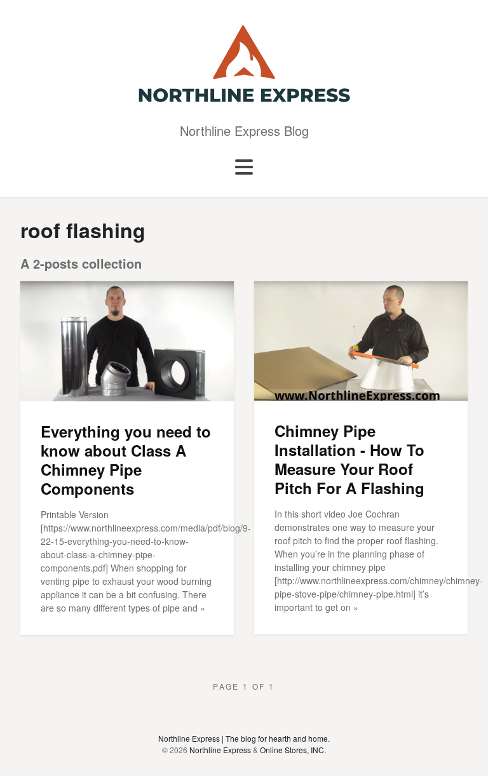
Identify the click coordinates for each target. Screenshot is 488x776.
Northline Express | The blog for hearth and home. (244, 738)
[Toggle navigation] (244, 168)
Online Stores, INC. (293, 749)
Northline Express (220, 749)
